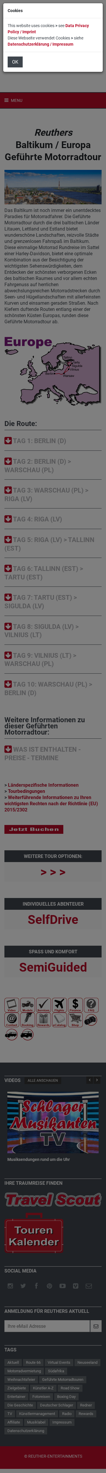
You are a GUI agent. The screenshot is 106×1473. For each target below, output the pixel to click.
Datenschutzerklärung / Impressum (40, 44)
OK (15, 62)
